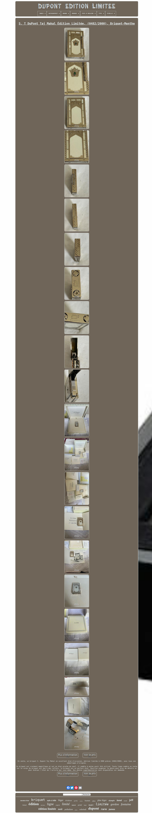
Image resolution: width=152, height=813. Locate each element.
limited (24, 805)
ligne (50, 804)
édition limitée (47, 808)
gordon (115, 804)
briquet (38, 800)
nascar (74, 805)
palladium (69, 809)
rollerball (82, 809)
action (81, 801)
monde (125, 801)
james (112, 809)
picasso (43, 805)
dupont (93, 808)
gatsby (76, 801)
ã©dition (68, 801)
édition (34, 804)
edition (93, 801)
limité (66, 804)
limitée (102, 804)
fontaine (126, 804)
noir (60, 809)
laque (85, 805)
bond (119, 800)
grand (80, 805)
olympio (112, 800)
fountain (87, 801)
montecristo (24, 801)
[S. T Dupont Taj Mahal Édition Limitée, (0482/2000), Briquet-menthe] (76, 44)
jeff (131, 800)
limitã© (91, 805)
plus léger (102, 800)
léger (60, 800)
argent (58, 805)
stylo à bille (51, 800)
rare (104, 809)
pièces (76, 810)
